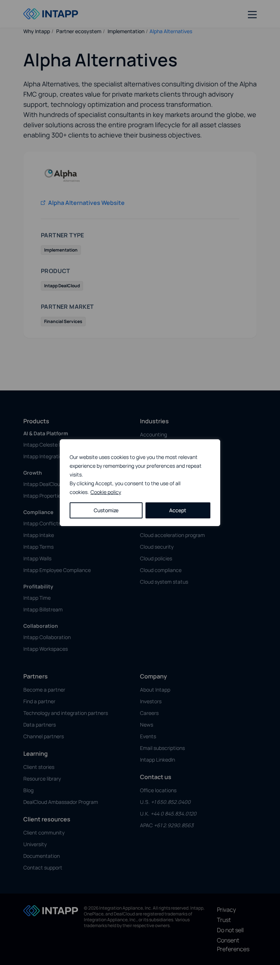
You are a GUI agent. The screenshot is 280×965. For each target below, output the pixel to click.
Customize (106, 510)
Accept (177, 510)
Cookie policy (105, 492)
